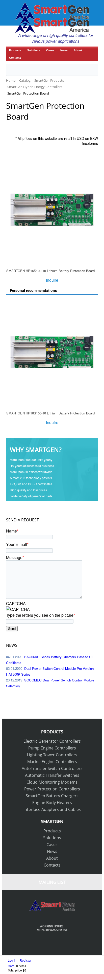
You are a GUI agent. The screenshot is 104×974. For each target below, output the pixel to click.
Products (15, 50)
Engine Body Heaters (52, 802)
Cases (50, 50)
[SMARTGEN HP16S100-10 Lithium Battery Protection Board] (52, 211)
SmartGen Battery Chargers (52, 796)
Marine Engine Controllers (52, 761)
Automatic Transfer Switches (52, 775)
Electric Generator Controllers (52, 741)
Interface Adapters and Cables (52, 809)
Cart (11, 966)
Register (25, 960)
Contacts (15, 57)
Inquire (52, 280)
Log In (12, 960)
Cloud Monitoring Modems (52, 782)
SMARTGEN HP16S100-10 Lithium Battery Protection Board (50, 270)
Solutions (33, 50)
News (64, 50)
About (78, 50)
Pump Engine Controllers (52, 748)
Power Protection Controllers (52, 789)
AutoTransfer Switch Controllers (52, 768)
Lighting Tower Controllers (52, 755)
